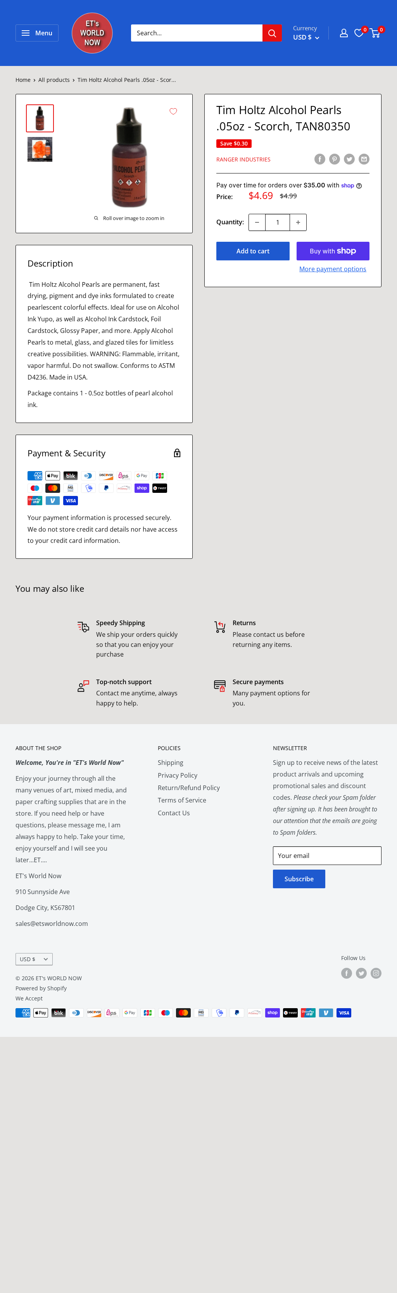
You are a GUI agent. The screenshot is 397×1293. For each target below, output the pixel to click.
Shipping (170, 762)
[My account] (344, 33)
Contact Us (174, 813)
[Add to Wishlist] (173, 111)
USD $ (27, 959)
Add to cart (252, 251)
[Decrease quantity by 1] (257, 222)
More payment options (332, 269)
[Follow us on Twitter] (361, 972)
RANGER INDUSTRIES (243, 159)
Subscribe (299, 879)
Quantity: (230, 222)
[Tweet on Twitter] (349, 159)
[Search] (272, 33)
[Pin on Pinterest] (334, 159)
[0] (375, 33)
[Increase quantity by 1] (298, 222)
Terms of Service (182, 800)
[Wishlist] (359, 33)
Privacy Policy (177, 775)
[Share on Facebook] (319, 159)
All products (54, 79)
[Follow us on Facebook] (346, 972)
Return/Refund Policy (189, 787)
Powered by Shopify (41, 988)
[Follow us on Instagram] (376, 972)
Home (23, 79)
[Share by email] (364, 159)
